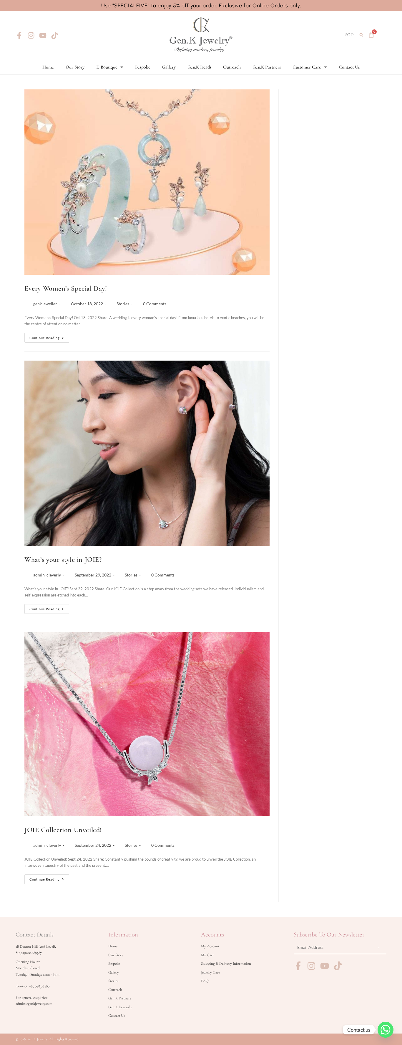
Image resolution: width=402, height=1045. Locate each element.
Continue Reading (49, 336)
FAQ (205, 981)
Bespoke (142, 67)
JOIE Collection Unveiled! (63, 830)
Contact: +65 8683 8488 (32, 986)
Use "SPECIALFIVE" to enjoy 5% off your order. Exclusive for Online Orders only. (201, 5)
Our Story (75, 67)
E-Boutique (106, 67)
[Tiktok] (54, 35)
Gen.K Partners (267, 67)
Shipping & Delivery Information (226, 963)
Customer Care (307, 67)
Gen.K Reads (199, 67)
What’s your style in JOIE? (63, 559)
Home (48, 67)
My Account (210, 946)
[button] (361, 35)
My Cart (207, 955)
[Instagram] (31, 35)
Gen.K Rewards (120, 1007)
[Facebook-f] (19, 35)
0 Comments (154, 303)
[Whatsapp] (385, 1030)
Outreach (232, 67)
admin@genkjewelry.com (34, 1003)
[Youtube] (42, 35)
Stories (123, 303)
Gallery (169, 67)
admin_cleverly (47, 574)
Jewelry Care (210, 972)
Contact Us (349, 67)
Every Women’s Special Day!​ (65, 288)
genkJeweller (45, 303)
